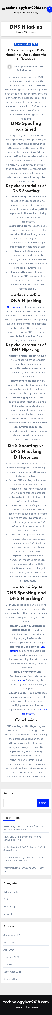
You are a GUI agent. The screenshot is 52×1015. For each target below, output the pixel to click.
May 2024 (8, 942)
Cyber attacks (22, 44)
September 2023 (12, 971)
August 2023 (10, 979)
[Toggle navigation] (3, 9)
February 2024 (11, 957)
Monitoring (9, 906)
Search (8, 793)
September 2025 (12, 935)
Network (7, 914)
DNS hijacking (13, 307)
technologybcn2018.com (26, 8)
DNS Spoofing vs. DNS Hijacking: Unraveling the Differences (26, 55)
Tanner (16, 66)
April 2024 (9, 949)
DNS (35, 44)
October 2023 (10, 964)
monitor (21, 680)
